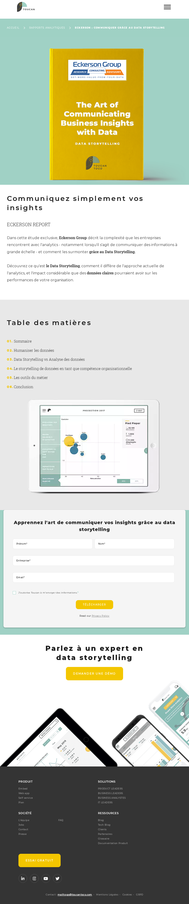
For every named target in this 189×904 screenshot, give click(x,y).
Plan (21, 802)
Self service (25, 797)
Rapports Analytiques (47, 27)
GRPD (139, 894)
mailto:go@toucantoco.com (75, 894)
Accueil (13, 27)
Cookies (127, 894)
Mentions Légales (107, 894)
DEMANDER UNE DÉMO (94, 673)
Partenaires (105, 834)
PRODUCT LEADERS (110, 788)
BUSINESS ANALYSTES (112, 797)
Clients (102, 829)
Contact (23, 829)
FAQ (60, 820)
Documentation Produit (113, 843)
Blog (101, 820)
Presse (22, 834)
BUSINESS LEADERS (110, 793)
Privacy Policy (100, 615)
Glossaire (103, 838)
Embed (23, 788)
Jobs (21, 824)
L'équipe (23, 820)
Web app (24, 793)
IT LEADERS (105, 802)
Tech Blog (104, 824)
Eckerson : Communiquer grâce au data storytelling (120, 27)
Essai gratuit (39, 860)
